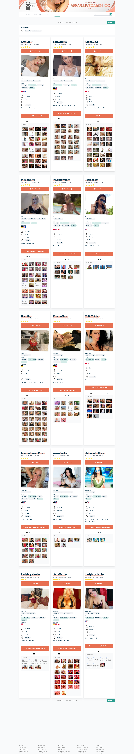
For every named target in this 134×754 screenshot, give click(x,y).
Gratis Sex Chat (61, 753)
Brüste (21, 745)
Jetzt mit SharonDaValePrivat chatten (35, 527)
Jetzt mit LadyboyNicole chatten (100, 646)
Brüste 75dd (80, 745)
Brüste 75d (60, 745)
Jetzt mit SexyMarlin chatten (67, 648)
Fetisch (23, 218)
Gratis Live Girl (100, 751)
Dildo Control (35, 80)
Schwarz (91, 243)
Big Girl (88, 496)
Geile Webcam (100, 749)
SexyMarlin (60, 574)
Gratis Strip (99, 753)
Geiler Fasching (23, 751)
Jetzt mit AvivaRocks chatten (67, 527)
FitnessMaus (60, 316)
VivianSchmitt (61, 179)
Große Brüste (36, 31)
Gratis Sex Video (81, 753)
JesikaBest (91, 179)
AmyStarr (26, 41)
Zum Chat (35, 51)
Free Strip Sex (42, 749)
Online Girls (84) (37, 14)
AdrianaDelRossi (95, 453)
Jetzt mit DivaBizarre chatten (35, 251)
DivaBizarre (28, 179)
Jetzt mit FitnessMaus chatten (67, 390)
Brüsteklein (99, 745)
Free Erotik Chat (23, 749)
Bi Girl (23, 85)
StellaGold (91, 41)
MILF (103, 85)
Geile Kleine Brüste (82, 749)
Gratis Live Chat (81, 751)
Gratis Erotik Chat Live (63, 751)
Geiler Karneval (42, 751)
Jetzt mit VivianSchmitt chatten (68, 254)
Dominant (31, 218)
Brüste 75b (41, 745)
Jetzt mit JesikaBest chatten (100, 254)
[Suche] (111, 14)
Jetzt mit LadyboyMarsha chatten (35, 648)
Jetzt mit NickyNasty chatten (67, 113)
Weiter (110, 22)
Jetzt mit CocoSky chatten (35, 390)
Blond (26, 105)
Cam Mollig (22, 747)
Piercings (40, 85)
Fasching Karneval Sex (83, 747)
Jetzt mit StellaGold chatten (100, 116)
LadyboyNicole (94, 574)
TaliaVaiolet (92, 316)
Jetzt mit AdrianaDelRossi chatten (100, 527)
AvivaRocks (60, 453)
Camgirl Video (61, 747)
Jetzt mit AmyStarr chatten (35, 116)
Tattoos (27, 31)
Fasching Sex (99, 747)
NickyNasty (60, 41)
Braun (59, 102)
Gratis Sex (41, 753)
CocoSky (26, 316)
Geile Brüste (61, 749)
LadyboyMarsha (30, 574)
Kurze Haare (89, 87)
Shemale (41, 617)
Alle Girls (27, 14)
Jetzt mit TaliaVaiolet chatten (100, 388)
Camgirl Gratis (42, 747)
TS (22, 613)
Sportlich (24, 87)
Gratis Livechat (23, 753)
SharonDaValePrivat (33, 453)
